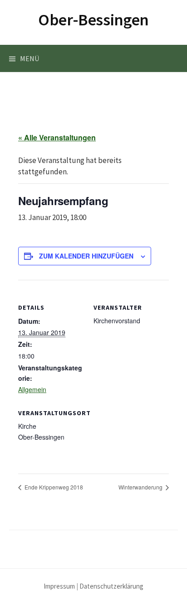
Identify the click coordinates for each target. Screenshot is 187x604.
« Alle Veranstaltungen (57, 137)
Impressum (59, 586)
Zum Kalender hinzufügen (86, 255)
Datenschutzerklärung (111, 586)
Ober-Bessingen (93, 20)
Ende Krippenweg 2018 (53, 487)
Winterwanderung (141, 487)
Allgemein (32, 389)
